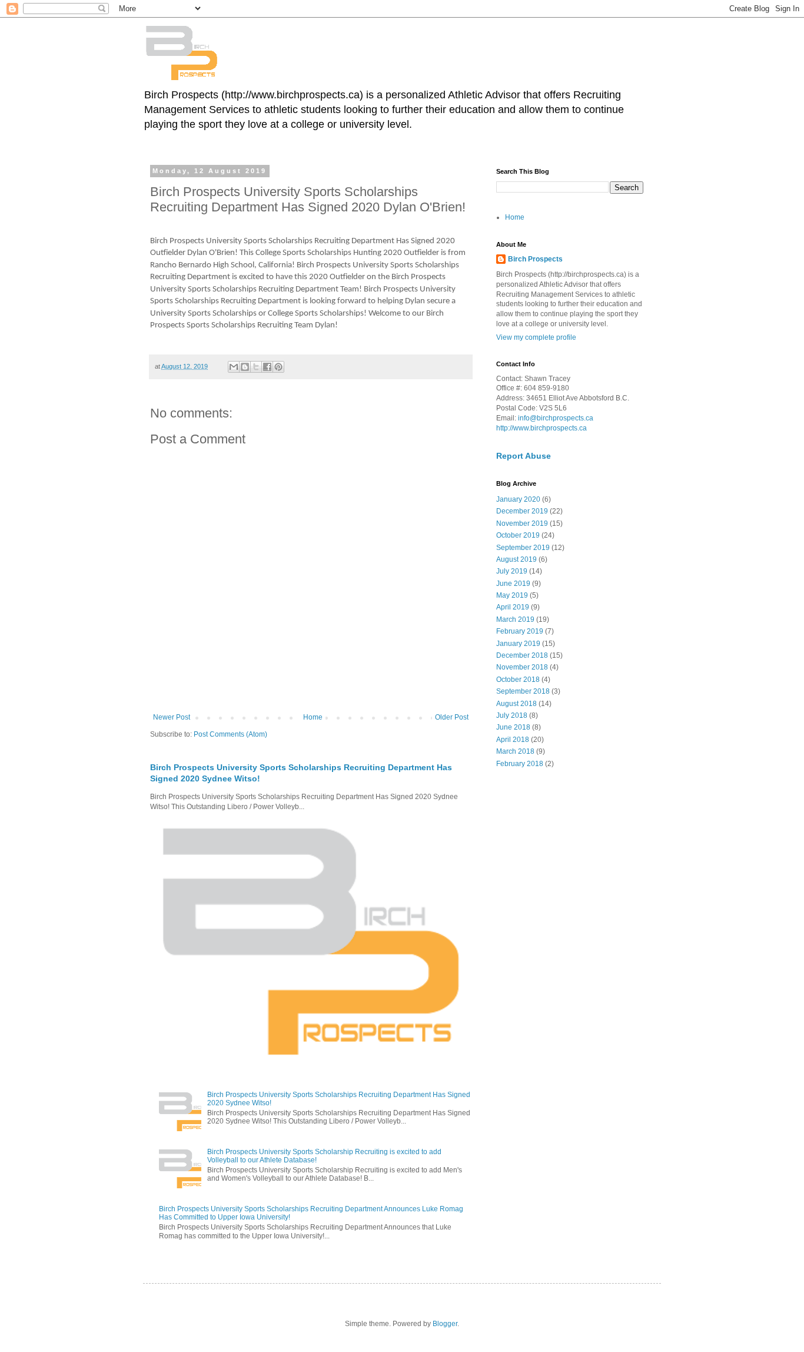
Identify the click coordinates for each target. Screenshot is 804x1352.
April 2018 (512, 739)
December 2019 (522, 511)
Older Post (452, 717)
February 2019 (519, 631)
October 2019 (518, 535)
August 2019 (516, 559)
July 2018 (511, 715)
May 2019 (512, 595)
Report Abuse (523, 455)
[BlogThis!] (245, 367)
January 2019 (518, 643)
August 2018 (516, 704)
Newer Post (171, 717)
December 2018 (522, 655)
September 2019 (523, 548)
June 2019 (513, 583)
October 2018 (518, 679)
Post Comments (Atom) (230, 734)
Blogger (445, 1324)
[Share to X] (256, 367)
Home (313, 717)
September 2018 (523, 691)
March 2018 (515, 751)
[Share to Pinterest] (278, 367)
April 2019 (512, 607)
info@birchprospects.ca (555, 418)
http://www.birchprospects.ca (541, 428)
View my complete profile (536, 337)
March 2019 (515, 619)
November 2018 (522, 667)
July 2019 (511, 571)
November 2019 (522, 523)
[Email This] (234, 367)
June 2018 (513, 727)
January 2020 (518, 499)
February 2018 (519, 764)
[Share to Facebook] (267, 367)
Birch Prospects (535, 259)
